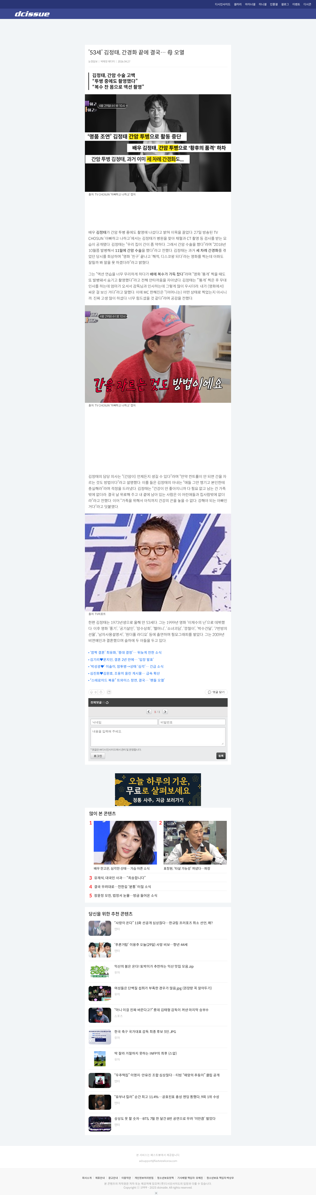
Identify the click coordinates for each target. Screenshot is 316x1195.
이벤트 (296, 4)
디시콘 (307, 4)
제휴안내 (100, 1178)
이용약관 (126, 1178)
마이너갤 (250, 4)
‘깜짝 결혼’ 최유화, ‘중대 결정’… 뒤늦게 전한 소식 (126, 653)
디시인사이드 (222, 4)
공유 (109, 692)
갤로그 (285, 4)
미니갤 (263, 4)
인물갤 (274, 4)
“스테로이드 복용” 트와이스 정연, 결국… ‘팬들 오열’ (127, 680)
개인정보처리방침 (144, 1178)
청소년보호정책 (165, 1178)
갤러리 (238, 4)
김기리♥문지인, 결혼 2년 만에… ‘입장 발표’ (122, 660)
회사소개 (87, 1178)
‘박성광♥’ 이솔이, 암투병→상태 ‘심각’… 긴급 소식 (127, 667)
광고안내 (113, 1178)
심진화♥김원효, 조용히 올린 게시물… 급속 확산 (125, 673)
